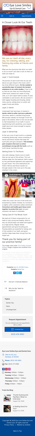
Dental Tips (20, 269)
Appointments (26, 16)
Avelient (27, 425)
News (8, 306)
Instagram (9, 369)
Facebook (3, 369)
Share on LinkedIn (20, 273)
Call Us (11, 16)
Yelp (6, 369)
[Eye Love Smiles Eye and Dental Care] (17, 6)
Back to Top (17, 431)
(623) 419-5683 (13, 360)
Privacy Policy (9, 425)
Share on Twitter (17, 273)
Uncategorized (11, 309)
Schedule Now (18, 329)
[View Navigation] (2, 16)
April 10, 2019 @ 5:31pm (21, 267)
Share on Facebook (14, 273)
